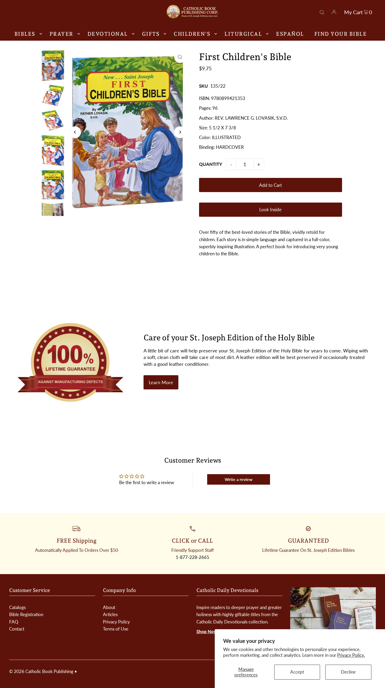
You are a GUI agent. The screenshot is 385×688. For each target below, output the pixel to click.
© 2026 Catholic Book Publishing (41, 671)
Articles (110, 614)
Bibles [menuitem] (24, 34)
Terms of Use (115, 629)
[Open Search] (322, 11)
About (109, 607)
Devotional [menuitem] (107, 34)
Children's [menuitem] (192, 34)
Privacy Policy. (351, 655)
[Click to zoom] (180, 57)
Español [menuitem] (290, 34)
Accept (297, 672)
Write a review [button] (238, 479)
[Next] (180, 132)
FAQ (13, 622)
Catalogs (17, 607)
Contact (16, 629)
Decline (348, 672)
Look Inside (270, 209)
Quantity (210, 164)
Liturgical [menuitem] (243, 34)
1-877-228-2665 (192, 557)
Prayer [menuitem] (61, 34)
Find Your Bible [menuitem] (340, 34)
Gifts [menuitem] (151, 34)
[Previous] (75, 132)
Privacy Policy (116, 622)
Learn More (161, 382)
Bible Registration (26, 614)
